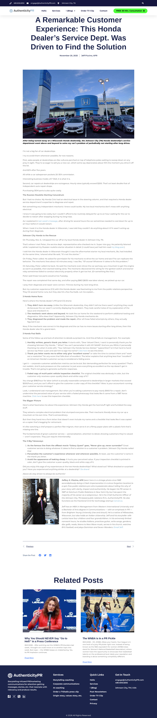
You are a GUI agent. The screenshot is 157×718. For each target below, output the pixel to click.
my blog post (118, 247)
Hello (43, 11)
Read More (29, 658)
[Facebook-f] (9, 696)
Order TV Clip (87, 11)
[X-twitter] (19, 696)
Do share (84, 469)
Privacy (93, 703)
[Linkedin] (24, 696)
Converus (117, 501)
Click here (83, 351)
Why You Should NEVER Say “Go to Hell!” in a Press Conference (46, 640)
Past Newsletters (98, 692)
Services (56, 11)
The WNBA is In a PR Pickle (99, 638)
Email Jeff (118, 527)
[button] (143, 3)
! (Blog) (69, 11)
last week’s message (48, 221)
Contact (103, 11)
